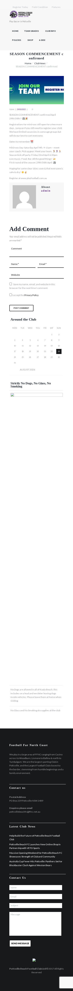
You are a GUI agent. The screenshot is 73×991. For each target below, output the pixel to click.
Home (15, 31)
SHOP (30, 40)
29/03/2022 (21, 109)
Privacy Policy (31, 295)
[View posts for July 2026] (14, 369)
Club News (40, 63)
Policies (16, 40)
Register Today (20, 7)
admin (11, 109)
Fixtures (56, 7)
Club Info (50, 31)
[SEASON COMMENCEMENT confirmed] (36, 90)
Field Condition (40, 7)
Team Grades (31, 31)
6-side (42, 40)
